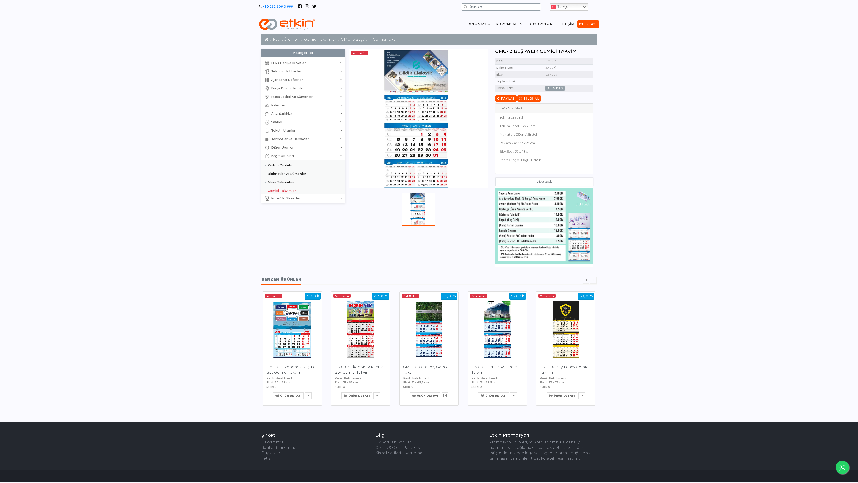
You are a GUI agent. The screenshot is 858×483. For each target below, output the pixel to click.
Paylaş (507, 98)
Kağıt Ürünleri (286, 39)
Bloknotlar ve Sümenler (286, 174)
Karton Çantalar (280, 165)
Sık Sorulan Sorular (393, 442)
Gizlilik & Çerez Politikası (398, 447)
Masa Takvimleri (280, 182)
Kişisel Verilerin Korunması (400, 453)
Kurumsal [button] (506, 24)
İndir (556, 88)
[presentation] (586, 280)
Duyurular (540, 24)
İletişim (566, 24)
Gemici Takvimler (320, 39)
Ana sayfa (479, 24)
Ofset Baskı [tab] (544, 181)
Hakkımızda (272, 442)
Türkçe (562, 6)
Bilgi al (530, 98)
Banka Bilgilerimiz (278, 447)
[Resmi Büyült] (308, 395)
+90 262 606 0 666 (278, 6)
